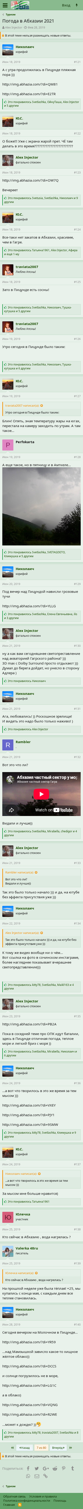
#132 (77, 757)
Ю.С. (19, 118)
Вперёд (57, 1448)
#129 (77, 584)
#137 (77, 1164)
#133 (77, 863)
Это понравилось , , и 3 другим (40, 616)
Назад (25, 1448)
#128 (77, 457)
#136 (77, 1083)
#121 (77, 62)
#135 (77, 1016)
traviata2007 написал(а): (22, 405)
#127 (77, 396)
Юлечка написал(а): (19, 1273)
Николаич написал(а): (21, 1174)
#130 (77, 646)
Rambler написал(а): (19, 872)
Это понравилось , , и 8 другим (41, 1434)
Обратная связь (14, 1496)
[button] (5, 5)
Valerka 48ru (27, 1248)
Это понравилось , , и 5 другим (41, 104)
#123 (77, 172)
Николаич (25, 46)
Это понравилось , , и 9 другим (41, 200)
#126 (77, 339)
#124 (77, 229)
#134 (77, 923)
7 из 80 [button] (41, 1448)
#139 (77, 1263)
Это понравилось (27, 681)
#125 (77, 282)
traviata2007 (27, 266)
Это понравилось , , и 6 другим (38, 366)
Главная (9, 1505)
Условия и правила (43, 1496)
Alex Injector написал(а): (22, 933)
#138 (77, 1229)
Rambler (23, 741)
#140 (77, 1324)
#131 (77, 709)
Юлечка (23, 1214)
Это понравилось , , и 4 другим (40, 833)
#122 (77, 133)
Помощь (59, 1500)
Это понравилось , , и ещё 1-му (40, 252)
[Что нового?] (77, 5)
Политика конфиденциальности (26, 1500)
